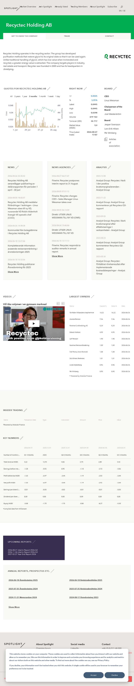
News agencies (61, 167)
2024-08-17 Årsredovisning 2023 (83, 597)
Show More (13, 272)
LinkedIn (75, 648)
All (11, 96)
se (124, 11)
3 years (17, 96)
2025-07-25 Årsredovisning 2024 (23, 589)
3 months (33, 96)
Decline (115, 675)
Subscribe (112, 6)
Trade (67, 36)
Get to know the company (24, 36)
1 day (57, 96)
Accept (94, 675)
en (120, 11)
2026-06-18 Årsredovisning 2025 (23, 580)
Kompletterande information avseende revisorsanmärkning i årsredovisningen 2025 (22, 248)
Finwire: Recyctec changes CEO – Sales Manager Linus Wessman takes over (65, 199)
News (11, 167)
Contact (109, 36)
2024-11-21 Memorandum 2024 (23, 597)
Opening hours (43, 648)
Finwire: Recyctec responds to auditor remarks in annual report (66, 248)
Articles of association (112, 142)
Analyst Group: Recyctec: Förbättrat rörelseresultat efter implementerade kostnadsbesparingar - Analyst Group (110, 267)
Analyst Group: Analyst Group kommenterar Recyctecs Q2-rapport (110, 245)
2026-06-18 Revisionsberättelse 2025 (85, 580)
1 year (24, 96)
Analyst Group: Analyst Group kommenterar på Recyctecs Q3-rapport (111, 205)
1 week (51, 96)
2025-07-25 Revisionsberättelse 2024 (85, 589)
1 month (42, 96)
